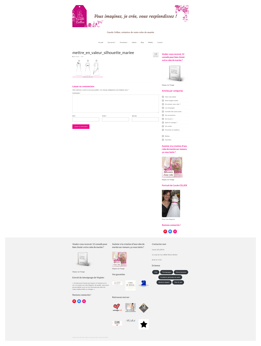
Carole (77, 56)
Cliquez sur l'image (168, 85)
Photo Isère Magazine (168, 219)
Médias (167, 136)
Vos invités (168, 126)
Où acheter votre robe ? (172, 104)
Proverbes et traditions (172, 130)
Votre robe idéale (170, 97)
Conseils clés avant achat (173, 111)
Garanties (168, 140)
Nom (74, 116)
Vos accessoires (170, 115)
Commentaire (76, 93)
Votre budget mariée (171, 100)
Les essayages (170, 108)
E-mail (104, 116)
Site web (134, 116)
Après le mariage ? (171, 122)
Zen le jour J (169, 119)
